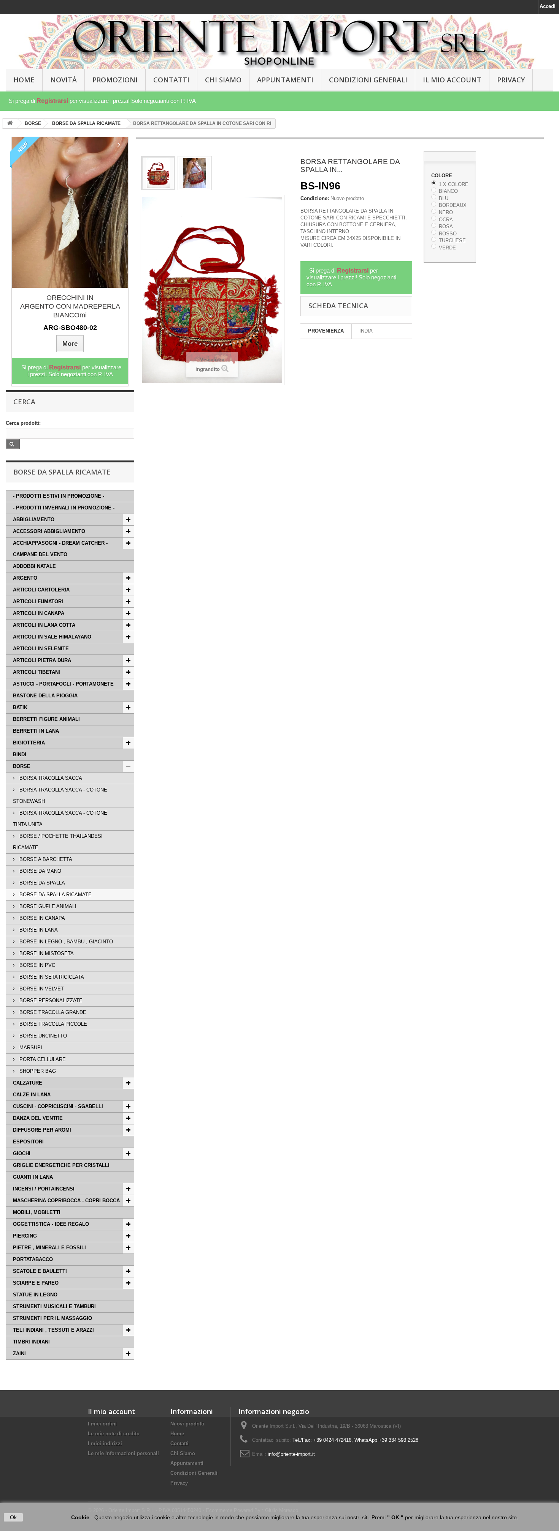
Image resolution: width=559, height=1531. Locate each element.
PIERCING (25, 1236)
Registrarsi (52, 101)
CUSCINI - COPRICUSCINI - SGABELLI (58, 1106)
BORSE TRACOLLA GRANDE (52, 1012)
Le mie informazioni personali (123, 1453)
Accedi (548, 6)
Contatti (171, 79)
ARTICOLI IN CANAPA (38, 613)
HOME (24, 79)
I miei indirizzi (105, 1443)
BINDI (19, 754)
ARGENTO (25, 578)
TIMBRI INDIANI (31, 1342)
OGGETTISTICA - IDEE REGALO (51, 1224)
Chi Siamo (223, 79)
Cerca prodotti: (23, 423)
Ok (13, 1517)
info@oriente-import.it (291, 1454)
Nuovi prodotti (187, 1424)
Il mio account (111, 1411)
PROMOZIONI (115, 79)
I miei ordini (102, 1424)
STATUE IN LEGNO (35, 1295)
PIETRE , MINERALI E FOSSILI (49, 1247)
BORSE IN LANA (38, 930)
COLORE (442, 175)
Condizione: (314, 198)
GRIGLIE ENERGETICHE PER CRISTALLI (61, 1165)
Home (177, 1433)
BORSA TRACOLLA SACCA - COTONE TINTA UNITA (60, 818)
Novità (63, 79)
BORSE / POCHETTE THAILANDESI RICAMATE (58, 841)
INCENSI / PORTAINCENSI (44, 1189)
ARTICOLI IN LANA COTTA (44, 625)
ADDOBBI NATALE (34, 566)
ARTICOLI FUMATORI (38, 601)
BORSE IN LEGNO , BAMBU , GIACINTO (65, 941)
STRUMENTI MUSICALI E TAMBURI (54, 1306)
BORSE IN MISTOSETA (46, 953)
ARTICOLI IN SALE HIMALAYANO (52, 637)
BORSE (21, 766)
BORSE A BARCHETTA (45, 859)
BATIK (20, 707)
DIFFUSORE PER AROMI (42, 1130)
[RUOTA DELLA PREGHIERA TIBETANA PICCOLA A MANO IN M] (70, 212)
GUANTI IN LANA (33, 1177)
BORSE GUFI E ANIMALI (47, 906)
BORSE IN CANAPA (41, 918)
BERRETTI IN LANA (36, 731)
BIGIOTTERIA (29, 743)
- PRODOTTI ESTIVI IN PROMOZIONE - (58, 496)
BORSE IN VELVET (41, 989)
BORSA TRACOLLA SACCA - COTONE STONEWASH (60, 795)
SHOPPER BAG (37, 1071)
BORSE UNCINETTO (42, 1036)
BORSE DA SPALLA (41, 883)
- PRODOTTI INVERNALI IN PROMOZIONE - (63, 508)
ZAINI (19, 1353)
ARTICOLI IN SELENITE (41, 648)
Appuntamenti (285, 79)
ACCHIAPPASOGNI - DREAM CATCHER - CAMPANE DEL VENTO (60, 548)
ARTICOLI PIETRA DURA (42, 660)
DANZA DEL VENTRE (38, 1118)
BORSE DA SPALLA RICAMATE (55, 894)
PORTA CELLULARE (42, 1059)
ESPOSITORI (28, 1142)
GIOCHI (21, 1153)
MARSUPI (30, 1047)
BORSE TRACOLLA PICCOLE (52, 1024)
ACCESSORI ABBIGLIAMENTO (49, 531)
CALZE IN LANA (32, 1094)
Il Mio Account (452, 79)
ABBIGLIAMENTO (33, 519)
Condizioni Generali (368, 79)
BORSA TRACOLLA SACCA (50, 778)
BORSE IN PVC (36, 965)
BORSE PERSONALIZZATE (50, 1000)
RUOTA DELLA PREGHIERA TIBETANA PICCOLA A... (70, 302)
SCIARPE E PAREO (36, 1283)
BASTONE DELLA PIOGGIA (45, 695)
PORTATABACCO (33, 1259)
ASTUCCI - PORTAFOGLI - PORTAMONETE (63, 684)
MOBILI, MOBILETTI (36, 1212)
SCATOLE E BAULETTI (40, 1271)
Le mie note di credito (114, 1433)
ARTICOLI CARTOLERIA (41, 590)
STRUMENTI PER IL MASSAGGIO (52, 1318)
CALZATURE (27, 1083)
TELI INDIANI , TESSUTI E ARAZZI (53, 1330)
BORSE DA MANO (39, 871)
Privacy (511, 79)
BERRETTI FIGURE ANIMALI (46, 719)
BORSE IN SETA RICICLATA (51, 977)
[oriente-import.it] (279, 42)
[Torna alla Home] (10, 123)
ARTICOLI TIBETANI (36, 672)
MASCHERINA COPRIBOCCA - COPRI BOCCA (66, 1200)
